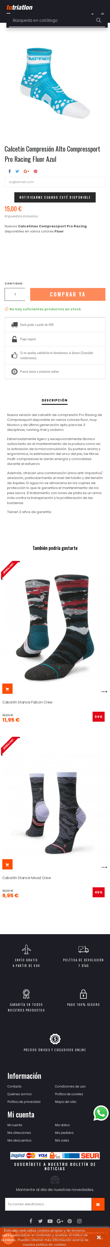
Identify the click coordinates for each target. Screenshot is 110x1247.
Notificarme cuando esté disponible (55, 197)
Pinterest (35, 171)
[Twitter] (40, 1221)
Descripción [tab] (55, 400)
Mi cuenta (14, 1125)
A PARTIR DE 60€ (26, 966)
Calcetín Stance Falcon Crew (27, 702)
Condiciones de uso (70, 1086)
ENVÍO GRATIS (26, 960)
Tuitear (17, 171)
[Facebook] (30, 1221)
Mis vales (62, 1140)
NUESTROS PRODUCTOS (26, 1010)
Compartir (9, 171)
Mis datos (62, 1125)
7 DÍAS (83, 966)
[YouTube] (50, 1221)
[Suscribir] (98, 1204)
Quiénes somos (19, 1094)
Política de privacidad (23, 1102)
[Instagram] (79, 1221)
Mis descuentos (19, 1140)
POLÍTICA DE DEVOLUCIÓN (83, 960)
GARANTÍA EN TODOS (26, 1005)
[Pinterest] (69, 1221)
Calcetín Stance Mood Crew (26, 877)
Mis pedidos (64, 1133)
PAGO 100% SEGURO (83, 1005)
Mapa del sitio (65, 1102)
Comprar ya (68, 294)
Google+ (26, 171)
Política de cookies (69, 1094)
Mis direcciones (19, 1133)
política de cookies (51, 1244)
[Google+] (60, 1221)
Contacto (14, 1086)
